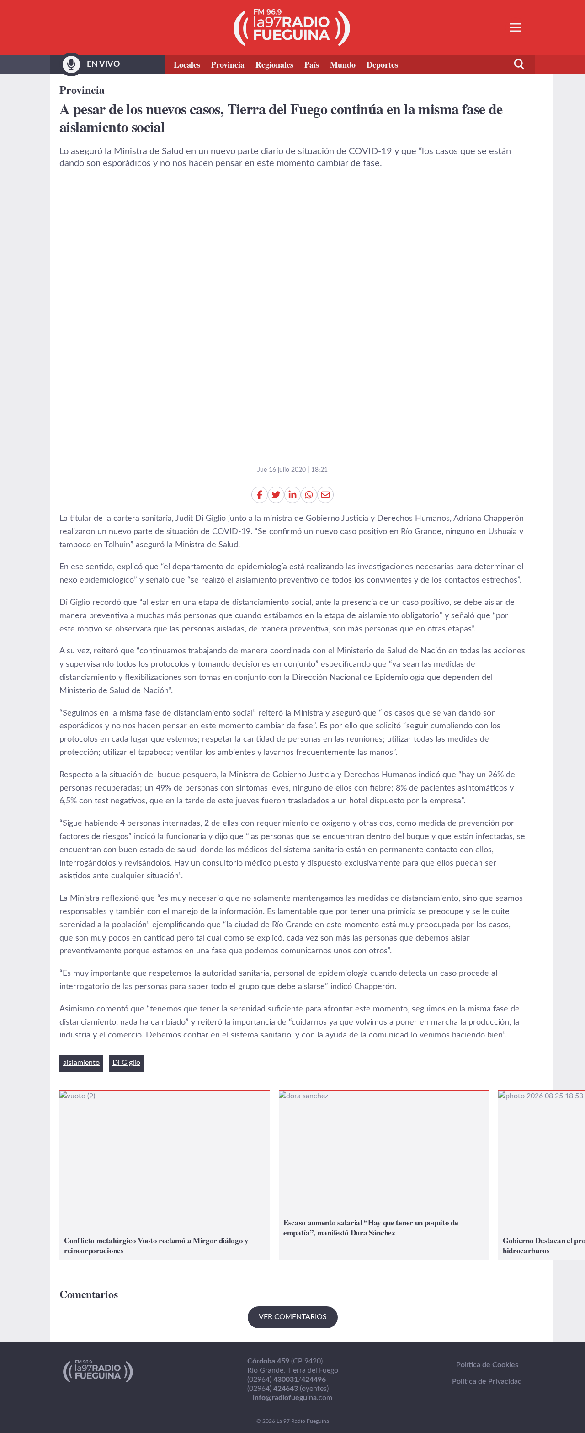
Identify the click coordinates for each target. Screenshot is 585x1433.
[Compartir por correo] (325, 495)
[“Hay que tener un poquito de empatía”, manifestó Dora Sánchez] (384, 1175)
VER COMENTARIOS (293, 1317)
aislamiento (81, 1062)
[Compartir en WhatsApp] (309, 495)
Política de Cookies (487, 1365)
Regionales (274, 64)
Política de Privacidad (487, 1381)
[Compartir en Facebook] (259, 495)
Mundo (343, 64)
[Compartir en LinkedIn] (292, 495)
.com (292, 1397)
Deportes (382, 64)
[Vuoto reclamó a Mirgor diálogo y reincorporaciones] (164, 1175)
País (311, 64)
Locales (187, 64)
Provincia (228, 64)
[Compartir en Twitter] (276, 495)
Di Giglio (126, 1062)
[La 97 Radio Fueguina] (292, 27)
